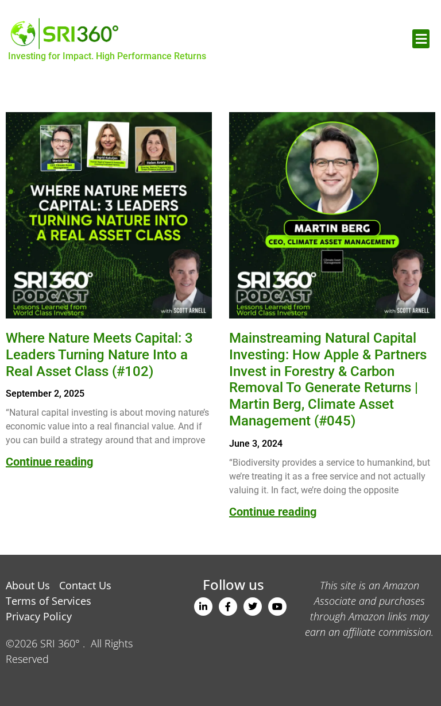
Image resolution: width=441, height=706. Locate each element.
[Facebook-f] (228, 606)
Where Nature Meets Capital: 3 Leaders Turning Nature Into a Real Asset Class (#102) (99, 354)
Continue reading (49, 462)
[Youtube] (277, 606)
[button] (421, 38)
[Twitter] (252, 606)
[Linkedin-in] (203, 606)
